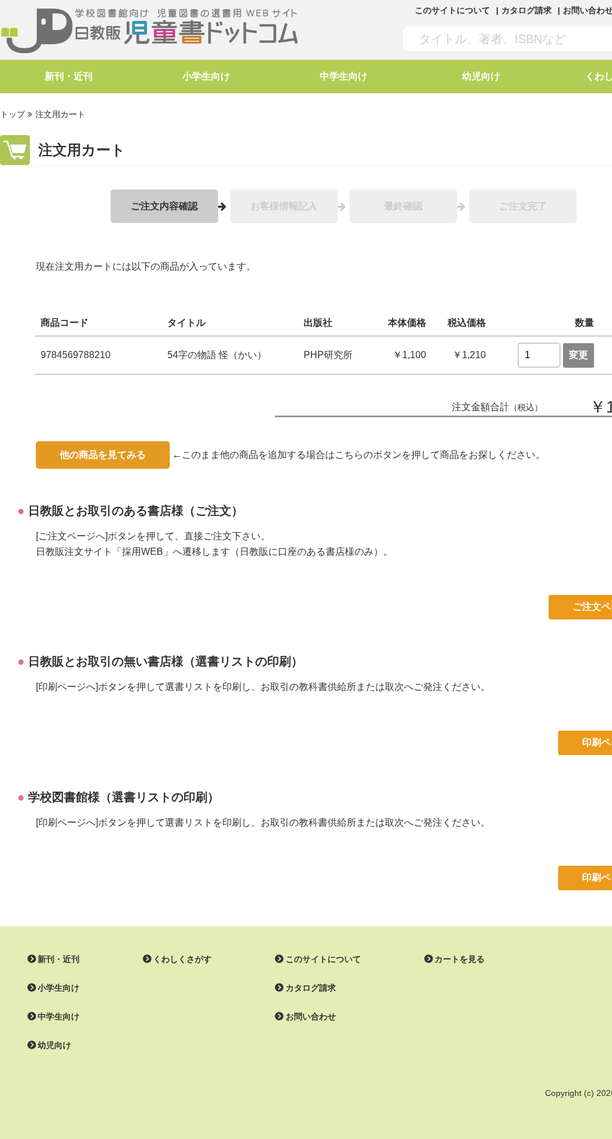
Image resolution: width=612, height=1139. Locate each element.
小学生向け (206, 76)
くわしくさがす (182, 959)
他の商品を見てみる (103, 455)
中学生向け (344, 76)
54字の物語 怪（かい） (217, 355)
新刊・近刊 (69, 76)
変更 (578, 355)
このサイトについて (452, 10)
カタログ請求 (526, 10)
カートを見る (459, 959)
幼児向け (481, 76)
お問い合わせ (311, 1016)
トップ (12, 114)
